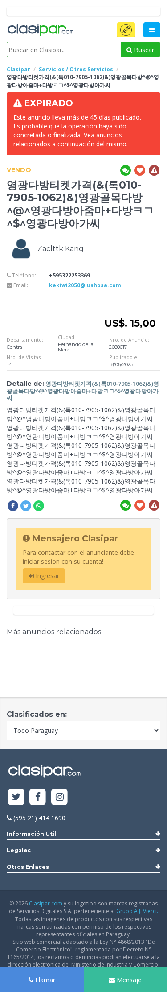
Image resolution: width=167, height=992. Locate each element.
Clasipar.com (45, 903)
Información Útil (31, 834)
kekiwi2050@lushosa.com (85, 285)
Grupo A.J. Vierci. (137, 911)
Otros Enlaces (28, 867)
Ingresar (46, 575)
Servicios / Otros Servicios (76, 69)
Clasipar (18, 69)
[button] (126, 29)
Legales (19, 850)
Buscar (143, 49)
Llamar (44, 979)
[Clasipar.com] (40, 30)
